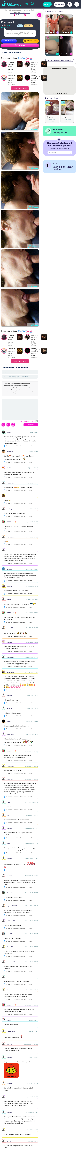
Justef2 (9, 695)
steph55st (10, 934)
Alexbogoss (10, 509)
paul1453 (10, 779)
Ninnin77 (9, 893)
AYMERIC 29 (10, 522)
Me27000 (9, 569)
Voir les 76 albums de (59, 60)
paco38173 (10, 550)
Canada (63, 105)
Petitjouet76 (11, 921)
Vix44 (8, 990)
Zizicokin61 (10, 483)
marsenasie (10, 451)
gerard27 (10, 628)
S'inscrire (47, 4)
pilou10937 (10, 734)
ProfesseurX (11, 537)
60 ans (47, 102)
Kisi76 (9, 468)
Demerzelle (10, 496)
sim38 (9, 432)
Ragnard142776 (12, 906)
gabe (8, 802)
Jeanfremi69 (11, 962)
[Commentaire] (20, 409)
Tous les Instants (20, 88)
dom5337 (10, 586)
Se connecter (60, 4)
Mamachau (10, 672)
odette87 (10, 642)
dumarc (9, 1097)
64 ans (20, 25)
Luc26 (9, 721)
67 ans (63, 102)
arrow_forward (70, 152)
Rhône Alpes (28, 25)
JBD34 (9, 599)
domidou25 (10, 766)
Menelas (9, 708)
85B (8, 815)
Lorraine (48, 105)
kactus (9, 1020)
